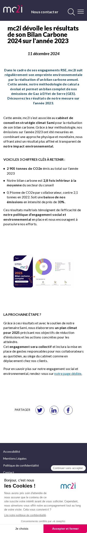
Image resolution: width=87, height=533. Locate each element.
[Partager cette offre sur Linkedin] (54, 410)
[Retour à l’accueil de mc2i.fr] (12, 9)
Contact (8, 472)
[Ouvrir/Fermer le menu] (80, 11)
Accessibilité (11, 451)
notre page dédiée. (68, 373)
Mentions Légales (15, 458)
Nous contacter (44, 12)
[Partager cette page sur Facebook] (68, 410)
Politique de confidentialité (21, 465)
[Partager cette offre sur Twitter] (40, 410)
